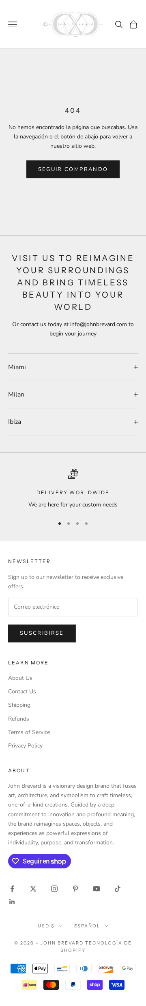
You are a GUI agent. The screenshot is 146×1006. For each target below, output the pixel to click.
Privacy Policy (25, 746)
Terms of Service (29, 732)
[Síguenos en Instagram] (54, 889)
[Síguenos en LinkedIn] (12, 902)
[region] (73, 489)
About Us (20, 678)
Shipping (19, 705)
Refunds (18, 719)
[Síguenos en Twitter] (33, 889)
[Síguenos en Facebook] (12, 889)
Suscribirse (42, 633)
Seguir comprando (73, 169)
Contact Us (22, 691)
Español (87, 926)
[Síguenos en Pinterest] (75, 889)
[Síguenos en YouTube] (96, 889)
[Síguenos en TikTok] (118, 889)
